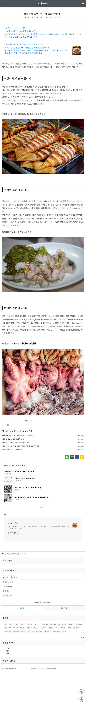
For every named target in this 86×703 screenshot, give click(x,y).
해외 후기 (6, 591)
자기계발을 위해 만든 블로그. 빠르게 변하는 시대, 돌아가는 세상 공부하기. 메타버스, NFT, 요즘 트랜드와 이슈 (39, 527)
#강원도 (36, 628)
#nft (10, 628)
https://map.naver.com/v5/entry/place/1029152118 (22, 44)
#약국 (57, 628)
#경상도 (51, 628)
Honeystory (44, 17)
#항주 (11, 624)
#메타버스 (71, 624)
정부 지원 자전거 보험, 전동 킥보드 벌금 (16, 442)
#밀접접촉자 (7, 631)
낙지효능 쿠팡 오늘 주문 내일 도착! (20, 31)
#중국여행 (31, 631)
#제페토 (63, 628)
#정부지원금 (62, 624)
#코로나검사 (44, 624)
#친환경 (23, 631)
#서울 (5, 624)
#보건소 (15, 628)
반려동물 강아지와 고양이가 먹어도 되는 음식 (18, 436)
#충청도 (29, 628)
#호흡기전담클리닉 (74, 628)
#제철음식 (53, 624)
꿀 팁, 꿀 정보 (8, 582)
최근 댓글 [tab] (64, 608)
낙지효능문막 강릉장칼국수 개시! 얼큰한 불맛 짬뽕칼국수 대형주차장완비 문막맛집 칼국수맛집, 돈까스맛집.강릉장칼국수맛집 (36, 52)
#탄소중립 (16, 631)
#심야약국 (44, 628)
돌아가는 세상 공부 (31, 17)
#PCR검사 (48, 631)
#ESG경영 (79, 624)
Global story (7, 586)
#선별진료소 (56, 631)
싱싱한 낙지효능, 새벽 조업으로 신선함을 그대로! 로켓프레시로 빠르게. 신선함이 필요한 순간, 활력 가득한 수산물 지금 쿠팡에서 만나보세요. (43, 35)
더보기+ (81, 637)
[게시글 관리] (18, 425)
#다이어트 (23, 624)
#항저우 (22, 628)
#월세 (16, 624)
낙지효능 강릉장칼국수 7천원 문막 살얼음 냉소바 (27, 47)
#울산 (30, 624)
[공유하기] (13, 425)
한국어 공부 (7, 596)
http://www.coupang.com (13, 28)
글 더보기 (43, 507)
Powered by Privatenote (8, 669)
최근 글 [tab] (22, 608)
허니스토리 (43, 3)
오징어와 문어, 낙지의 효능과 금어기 (43, 13)
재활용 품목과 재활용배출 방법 (13, 439)
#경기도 (36, 624)
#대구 (64, 631)
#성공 (5, 628)
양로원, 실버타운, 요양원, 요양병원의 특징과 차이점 (20, 446)
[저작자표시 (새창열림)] (83, 422)
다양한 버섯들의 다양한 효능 (12, 449)
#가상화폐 (39, 631)
